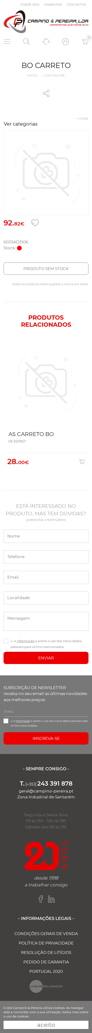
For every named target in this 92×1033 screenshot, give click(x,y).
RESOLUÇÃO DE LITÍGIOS (46, 952)
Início (32, 75)
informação (25, 641)
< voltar (82, 118)
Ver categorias (21, 124)
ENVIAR (46, 658)
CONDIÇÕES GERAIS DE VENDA (46, 933)
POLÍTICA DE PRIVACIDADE (46, 943)
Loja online (54, 75)
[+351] (46, 784)
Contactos (76, 4)
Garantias (53, 4)
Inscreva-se (46, 738)
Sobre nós (30, 4)
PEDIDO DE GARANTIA (46, 962)
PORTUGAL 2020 (46, 971)
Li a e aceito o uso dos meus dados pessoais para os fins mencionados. (46, 644)
